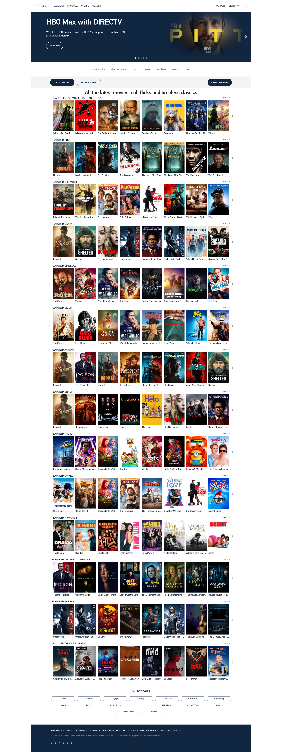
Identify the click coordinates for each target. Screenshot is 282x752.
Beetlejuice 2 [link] (192, 301)
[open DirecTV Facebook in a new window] (55, 743)
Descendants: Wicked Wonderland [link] (114, 468)
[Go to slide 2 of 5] (138, 58)
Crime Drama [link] (193, 698)
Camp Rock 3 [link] (81, 510)
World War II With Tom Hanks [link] (67, 678)
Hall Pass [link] (212, 301)
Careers (67, 730)
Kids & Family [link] (167, 705)
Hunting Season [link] (127, 133)
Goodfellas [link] (103, 426)
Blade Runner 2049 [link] (173, 217)
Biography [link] (115, 698)
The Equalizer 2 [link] (193, 175)
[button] (246, 6)
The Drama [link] (58, 552)
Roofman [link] (168, 133)
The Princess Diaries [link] (218, 468)
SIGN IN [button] (232, 5)
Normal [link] (56, 175)
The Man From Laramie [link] (219, 342)
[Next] (245, 37)
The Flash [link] (124, 301)
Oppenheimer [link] (81, 426)
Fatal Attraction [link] (105, 678)
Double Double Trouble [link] (219, 594)
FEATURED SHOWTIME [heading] (64, 182)
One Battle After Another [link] (109, 133)
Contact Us (176, 730)
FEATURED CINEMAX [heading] (63, 265)
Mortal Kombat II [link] (83, 175)
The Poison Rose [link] (83, 384)
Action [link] (63, 698)
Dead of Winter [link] (149, 133)
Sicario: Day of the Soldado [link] (220, 259)
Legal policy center (80, 730)
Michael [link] (57, 259)
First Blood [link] (80, 342)
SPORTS (85, 5)
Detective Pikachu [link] (61, 468)
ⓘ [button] (67, 35)
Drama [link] (63, 705)
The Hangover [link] (104, 217)
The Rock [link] (57, 301)
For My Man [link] (191, 678)
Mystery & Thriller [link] (193, 705)
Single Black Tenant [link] (107, 594)
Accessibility (165, 730)
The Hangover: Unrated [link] (153, 510)
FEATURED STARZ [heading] (61, 224)
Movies (148, 69)
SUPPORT (221, 5)
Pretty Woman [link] (126, 552)
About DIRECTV (56, 730)
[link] (63, 115)
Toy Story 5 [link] (125, 468)
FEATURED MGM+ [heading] (61, 307)
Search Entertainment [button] (221, 82)
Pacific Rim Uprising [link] (151, 301)
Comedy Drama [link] (167, 698)
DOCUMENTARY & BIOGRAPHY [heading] (69, 643)
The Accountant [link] (127, 175)
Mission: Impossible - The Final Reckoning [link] (94, 133)
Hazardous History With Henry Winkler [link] (226, 678)
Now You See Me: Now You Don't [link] (201, 133)
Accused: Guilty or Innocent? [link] (88, 678)
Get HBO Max (55, 46)
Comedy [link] (141, 698)
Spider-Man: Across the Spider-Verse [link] (92, 468)
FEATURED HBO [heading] (60, 140)
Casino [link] (123, 426)
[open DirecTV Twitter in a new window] (59, 743)
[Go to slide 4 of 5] (143, 58)
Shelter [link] (78, 259)
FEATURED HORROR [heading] (63, 601)
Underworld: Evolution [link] (174, 259)
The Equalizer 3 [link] (215, 175)
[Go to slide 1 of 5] (135, 58)
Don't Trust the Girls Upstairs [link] (133, 594)
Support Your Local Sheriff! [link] (154, 342)
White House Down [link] (195, 259)
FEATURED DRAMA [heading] (62, 391)
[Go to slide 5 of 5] (146, 58)
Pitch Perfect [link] (148, 552)
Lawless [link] (190, 426)
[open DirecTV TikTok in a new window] (71, 743)
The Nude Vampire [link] (195, 636)
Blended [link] (79, 552)
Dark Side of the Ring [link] (151, 678)
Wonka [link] (78, 301)
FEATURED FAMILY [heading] (62, 433)
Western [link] (154, 712)
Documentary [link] (219, 698)
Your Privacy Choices (113, 730)
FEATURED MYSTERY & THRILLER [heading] (70, 559)
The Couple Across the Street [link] (200, 594)
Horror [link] (141, 705)
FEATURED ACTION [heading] (62, 349)
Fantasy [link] (89, 705)
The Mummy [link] (126, 636)
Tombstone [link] (125, 384)
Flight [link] (211, 217)
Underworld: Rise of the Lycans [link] (178, 636)
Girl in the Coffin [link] (83, 594)
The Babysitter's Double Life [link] (177, 594)
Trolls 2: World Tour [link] (173, 468)
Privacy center (94, 730)
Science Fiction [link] (128, 712)
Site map (140, 730)
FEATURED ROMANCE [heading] (64, 517)
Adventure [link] (89, 698)
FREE (188, 69)
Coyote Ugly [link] (103, 552)
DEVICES (96, 5)
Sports (136, 69)
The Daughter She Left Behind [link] (156, 594)
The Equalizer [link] (104, 175)
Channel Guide (98, 69)
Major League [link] (214, 510)
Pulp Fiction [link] (125, 217)
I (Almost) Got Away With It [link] (132, 678)
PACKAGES (58, 5)
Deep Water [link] (169, 342)
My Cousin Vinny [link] (149, 217)
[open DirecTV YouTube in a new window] (67, 743)
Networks (176, 69)
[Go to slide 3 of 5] (141, 58)
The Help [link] (146, 426)
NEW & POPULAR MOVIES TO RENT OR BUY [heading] (76, 98)
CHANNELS (72, 5)
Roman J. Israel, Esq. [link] (151, 259)
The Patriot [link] (58, 342)
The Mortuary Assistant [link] (219, 636)
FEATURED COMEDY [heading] (63, 475)
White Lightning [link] (193, 342)
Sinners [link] (101, 636)
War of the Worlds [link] (106, 301)
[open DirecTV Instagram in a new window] (63, 743)
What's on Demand (119, 69)
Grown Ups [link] (58, 510)
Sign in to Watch (90, 82)
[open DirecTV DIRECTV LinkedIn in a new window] (51, 743)
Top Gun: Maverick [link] (84, 217)
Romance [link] (219, 705)
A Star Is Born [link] (170, 552)
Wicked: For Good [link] (61, 133)
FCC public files (152, 730)
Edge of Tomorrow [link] (61, 217)
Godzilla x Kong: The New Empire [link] (179, 301)
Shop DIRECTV (63, 82)
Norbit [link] (211, 552)
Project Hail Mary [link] (106, 342)
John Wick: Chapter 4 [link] (196, 384)
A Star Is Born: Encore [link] (196, 552)
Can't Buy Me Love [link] (172, 510)
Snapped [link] (168, 678)
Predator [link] (146, 636)
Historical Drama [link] (115, 705)
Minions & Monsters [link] (195, 468)
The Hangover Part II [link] (196, 217)
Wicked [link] (211, 133)
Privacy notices (128, 730)
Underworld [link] (125, 259)
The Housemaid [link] (105, 259)
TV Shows (161, 69)
